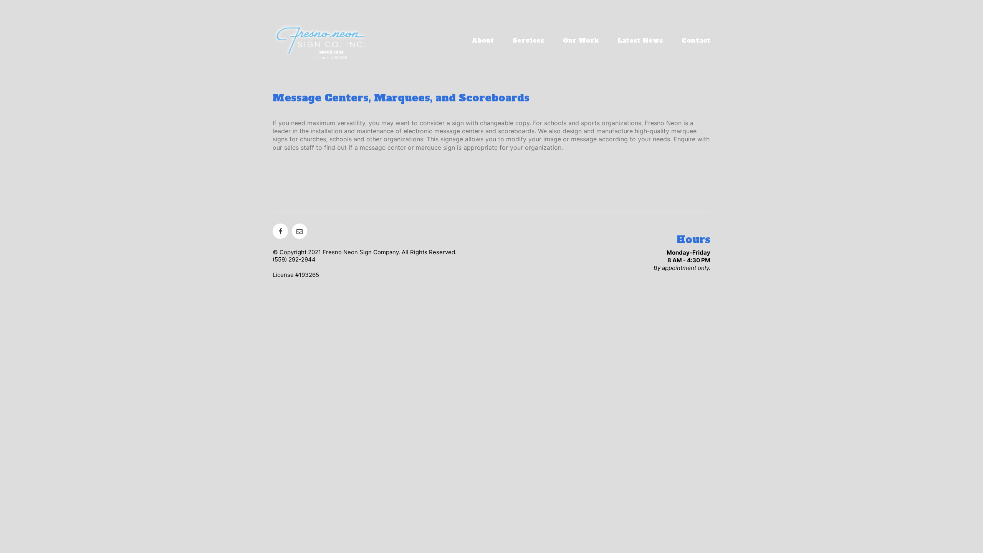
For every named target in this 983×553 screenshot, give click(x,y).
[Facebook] (280, 231)
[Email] (299, 231)
